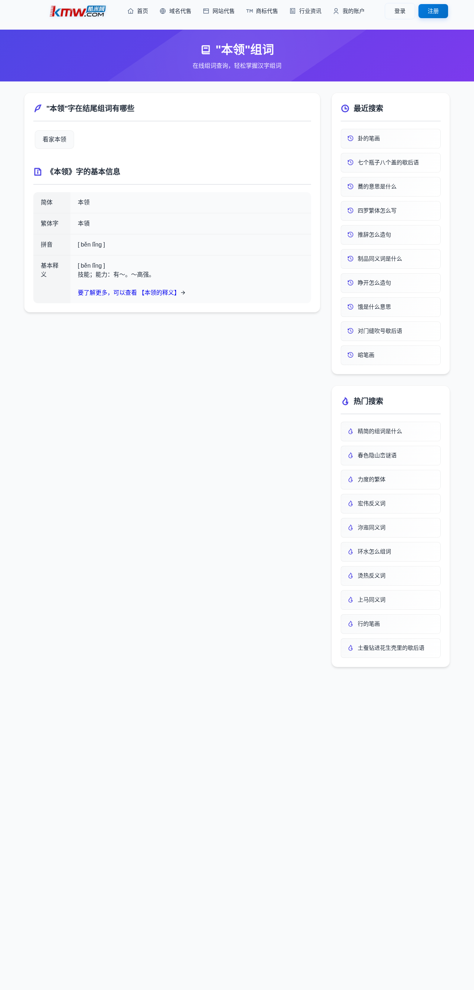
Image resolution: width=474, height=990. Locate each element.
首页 (142, 11)
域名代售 (180, 11)
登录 (399, 11)
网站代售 (224, 11)
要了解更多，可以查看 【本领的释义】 (129, 293)
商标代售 (267, 11)
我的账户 (354, 11)
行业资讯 (310, 11)
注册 (433, 11)
